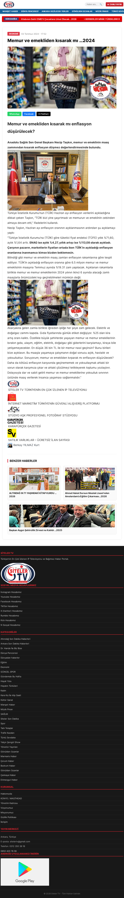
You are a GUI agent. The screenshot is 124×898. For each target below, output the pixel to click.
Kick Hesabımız (8, 620)
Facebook (29, 114)
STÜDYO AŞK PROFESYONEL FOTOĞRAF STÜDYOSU (42, 415)
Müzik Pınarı (102, 11)
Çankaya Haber (8, 775)
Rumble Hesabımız (10, 615)
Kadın (3, 690)
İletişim (4, 822)
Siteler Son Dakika (10, 718)
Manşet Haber (10, 11)
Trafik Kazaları (7, 733)
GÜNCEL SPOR (8, 671)
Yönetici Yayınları (9, 747)
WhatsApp (14, 114)
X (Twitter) (43, 114)
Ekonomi (5, 667)
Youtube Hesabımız (10, 596)
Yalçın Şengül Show (10, 742)
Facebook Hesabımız (11, 601)
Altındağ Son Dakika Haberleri (15, 639)
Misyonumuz (7, 812)
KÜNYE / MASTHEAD (11, 798)
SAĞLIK (4, 714)
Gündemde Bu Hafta (11, 676)
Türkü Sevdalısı (8, 737)
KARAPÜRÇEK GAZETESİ (24, 426)
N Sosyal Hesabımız (10, 625)
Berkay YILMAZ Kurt (26, 445)
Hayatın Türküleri (9, 686)
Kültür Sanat (7, 700)
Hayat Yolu (6, 681)
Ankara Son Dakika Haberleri (15, 643)
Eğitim (4, 662)
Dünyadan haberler (10, 657)
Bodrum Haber (8, 765)
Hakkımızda (6, 793)
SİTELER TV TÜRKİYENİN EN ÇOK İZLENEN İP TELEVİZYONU (47, 389)
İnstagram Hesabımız (11, 592)
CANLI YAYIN (116, 4)
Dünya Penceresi (29, 11)
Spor (3, 723)
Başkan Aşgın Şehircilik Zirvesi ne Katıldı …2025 (35, 530)
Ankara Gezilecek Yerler (55, 11)
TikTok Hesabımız (9, 606)
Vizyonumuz (7, 807)
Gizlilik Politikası (8, 817)
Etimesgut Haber (9, 779)
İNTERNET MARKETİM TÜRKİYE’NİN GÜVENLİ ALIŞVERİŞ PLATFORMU (53, 403)
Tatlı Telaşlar (7, 728)
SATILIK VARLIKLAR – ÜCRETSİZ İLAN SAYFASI (38, 440)
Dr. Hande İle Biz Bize (11, 648)
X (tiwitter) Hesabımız (11, 611)
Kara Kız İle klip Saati (11, 695)
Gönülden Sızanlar (82, 11)
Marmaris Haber (9, 756)
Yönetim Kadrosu (9, 803)
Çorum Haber (7, 761)
